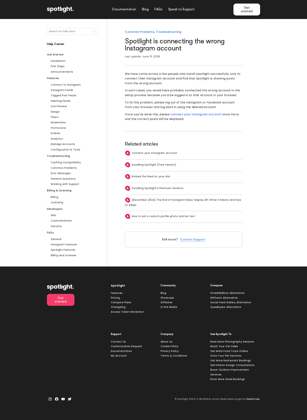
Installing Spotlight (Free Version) (154, 164)
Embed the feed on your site (151, 176)
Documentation (124, 9)
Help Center (55, 44)
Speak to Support (181, 9)
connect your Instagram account (196, 114)
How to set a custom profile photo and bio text (163, 216)
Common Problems (139, 32)
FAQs (158, 9)
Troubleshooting (168, 32)
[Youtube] (63, 399)
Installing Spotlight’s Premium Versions (157, 188)
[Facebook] (56, 399)
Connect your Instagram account (154, 153)
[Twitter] (69, 399)
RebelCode (253, 398)
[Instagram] (50, 399)
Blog (145, 9)
